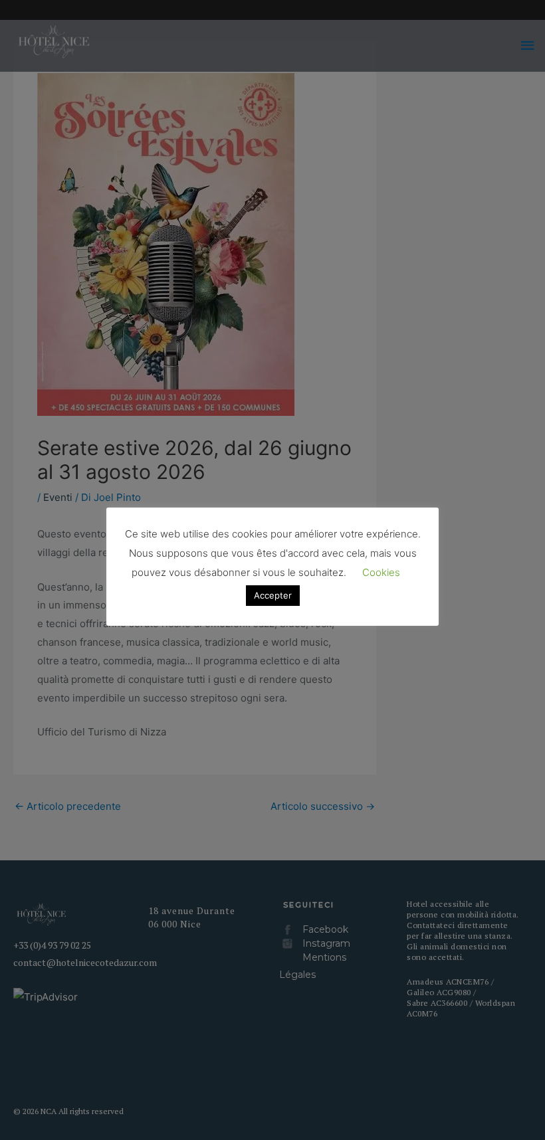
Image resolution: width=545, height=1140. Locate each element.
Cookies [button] (381, 572)
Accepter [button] (273, 595)
